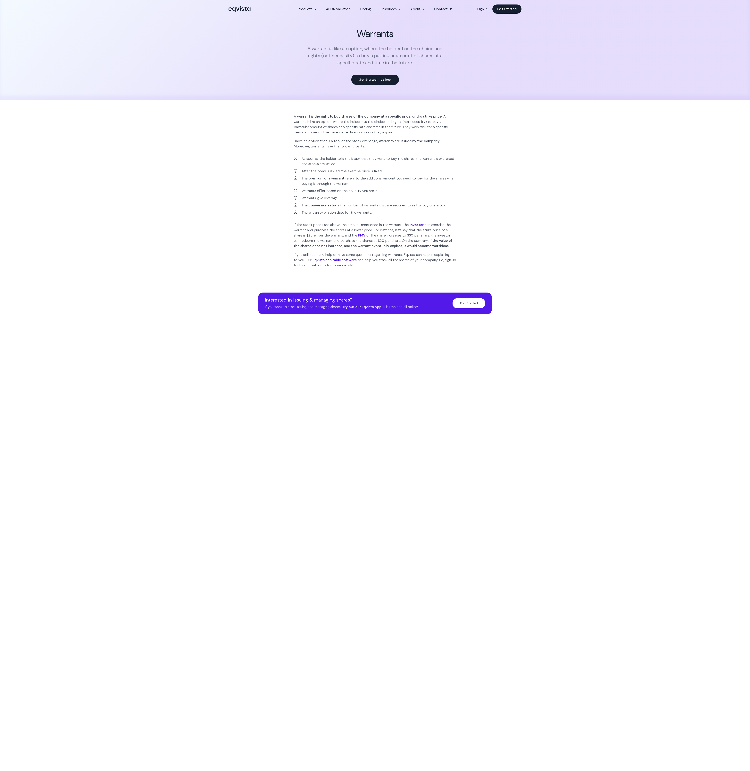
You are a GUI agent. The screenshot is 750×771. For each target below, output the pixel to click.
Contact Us (443, 9)
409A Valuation (338, 9)
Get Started (507, 9)
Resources (388, 9)
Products (305, 9)
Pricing (365, 9)
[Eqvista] (253, 9)
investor (417, 224)
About (415, 9)
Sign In (482, 9)
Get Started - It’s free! (375, 80)
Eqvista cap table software (334, 260)
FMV (361, 235)
